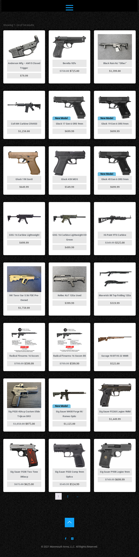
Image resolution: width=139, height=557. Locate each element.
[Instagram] (72, 539)
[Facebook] (65, 539)
